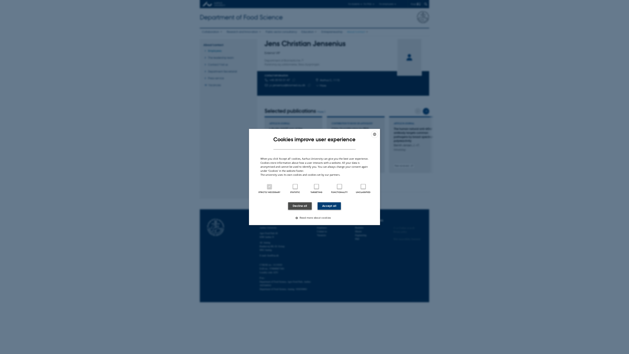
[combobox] (374, 134)
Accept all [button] (329, 206)
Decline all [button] (300, 206)
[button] (314, 218)
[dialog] (314, 177)
